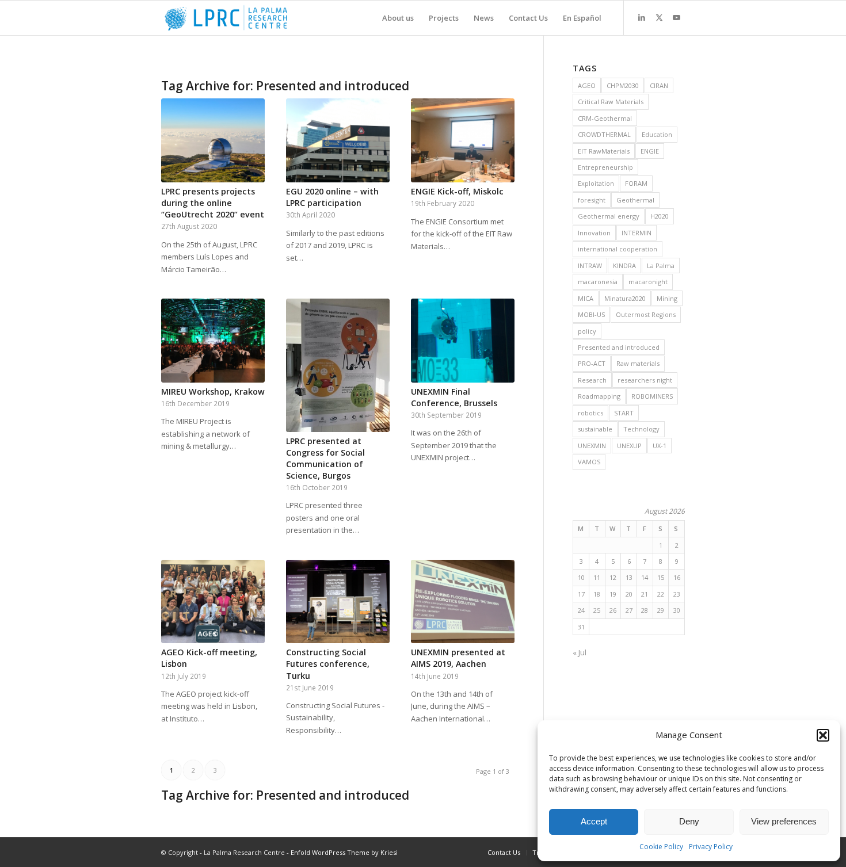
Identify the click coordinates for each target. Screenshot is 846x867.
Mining (667, 298)
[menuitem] (398, 18)
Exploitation (596, 183)
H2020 (659, 216)
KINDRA (624, 265)
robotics (590, 412)
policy (587, 331)
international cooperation (617, 249)
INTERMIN (636, 232)
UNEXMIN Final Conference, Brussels (454, 397)
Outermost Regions (646, 314)
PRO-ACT (591, 363)
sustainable (595, 429)
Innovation (594, 232)
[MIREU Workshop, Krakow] (213, 341)
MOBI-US (591, 314)
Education (657, 134)
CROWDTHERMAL (604, 134)
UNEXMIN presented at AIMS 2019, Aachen (458, 658)
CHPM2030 (623, 85)
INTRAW (590, 265)
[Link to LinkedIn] (641, 17)
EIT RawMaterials (604, 151)
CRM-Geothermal (605, 118)
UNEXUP (629, 445)
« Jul (579, 652)
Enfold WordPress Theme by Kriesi (344, 852)
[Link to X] (659, 17)
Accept (594, 821)
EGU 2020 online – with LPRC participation (332, 197)
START (624, 412)
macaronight (648, 281)
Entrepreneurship (605, 167)
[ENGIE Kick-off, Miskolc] (463, 140)
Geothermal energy (608, 216)
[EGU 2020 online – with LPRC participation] (338, 140)
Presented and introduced (619, 347)
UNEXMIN (592, 445)
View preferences (784, 821)
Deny (689, 821)
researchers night (645, 380)
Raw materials (638, 363)
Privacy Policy (711, 846)
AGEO (587, 85)
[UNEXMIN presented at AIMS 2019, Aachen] (463, 602)
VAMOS (589, 461)
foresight (591, 200)
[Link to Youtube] (676, 17)
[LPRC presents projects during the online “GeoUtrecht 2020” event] (213, 140)
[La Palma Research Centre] (226, 18)
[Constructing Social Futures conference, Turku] (338, 602)
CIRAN (659, 85)
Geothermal (635, 200)
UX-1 (659, 445)
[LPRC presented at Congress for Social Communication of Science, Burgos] (338, 365)
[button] (823, 735)
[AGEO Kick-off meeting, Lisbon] (213, 602)
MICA (585, 298)
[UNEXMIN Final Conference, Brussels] (463, 341)
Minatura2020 (625, 298)
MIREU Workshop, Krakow (213, 391)
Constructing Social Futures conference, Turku (327, 664)
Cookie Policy (661, 846)
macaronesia (598, 281)
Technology (641, 429)
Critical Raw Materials (610, 101)
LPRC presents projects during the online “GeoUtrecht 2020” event (212, 203)
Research (592, 380)
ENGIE (650, 151)
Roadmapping (599, 396)
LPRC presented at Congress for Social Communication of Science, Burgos (325, 458)
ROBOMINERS (652, 396)
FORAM (636, 183)
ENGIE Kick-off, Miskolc (457, 191)
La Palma (660, 265)
